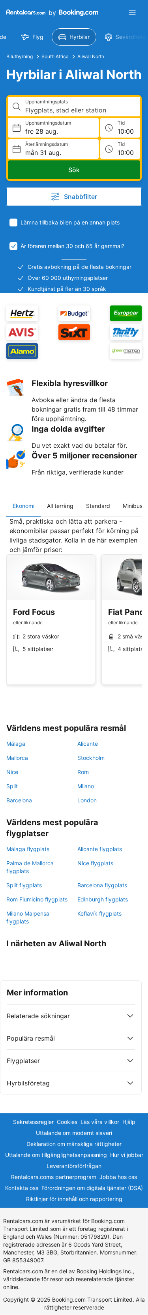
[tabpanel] (74, 607)
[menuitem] (32, 37)
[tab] (23, 506)
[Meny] (132, 12)
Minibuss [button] (134, 505)
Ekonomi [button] (23, 505)
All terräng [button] (60, 505)
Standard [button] (98, 505)
